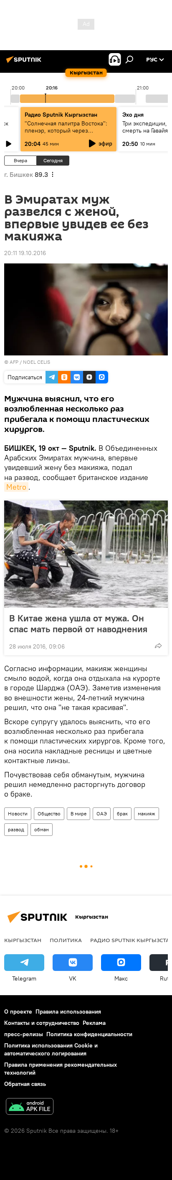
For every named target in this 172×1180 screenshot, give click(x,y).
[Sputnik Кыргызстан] (25, 62)
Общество (49, 813)
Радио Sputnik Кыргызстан (61, 114)
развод (16, 829)
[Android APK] (29, 1107)
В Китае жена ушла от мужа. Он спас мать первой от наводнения (78, 623)
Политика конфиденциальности (89, 1034)
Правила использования (68, 1011)
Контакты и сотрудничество (41, 1023)
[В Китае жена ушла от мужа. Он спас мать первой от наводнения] (86, 554)
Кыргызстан (22, 940)
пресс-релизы (23, 1034)
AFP (14, 362)
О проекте (18, 1011)
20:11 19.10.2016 (25, 253)
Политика (66, 940)
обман (41, 829)
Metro (16, 487)
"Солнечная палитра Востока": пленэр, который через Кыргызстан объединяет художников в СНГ (66, 134)
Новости (18, 813)
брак (122, 813)
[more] (158, 645)
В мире (78, 813)
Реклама (94, 1023)
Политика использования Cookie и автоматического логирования (51, 1049)
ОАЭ (101, 813)
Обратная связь (25, 1084)
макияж (146, 813)
